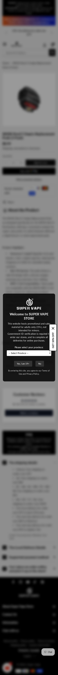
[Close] (53, 328)
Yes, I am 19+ (23, 363)
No (39, 363)
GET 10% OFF (52, 340)
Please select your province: (29, 347)
